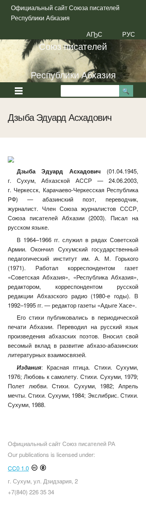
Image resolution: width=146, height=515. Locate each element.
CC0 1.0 (18, 468)
